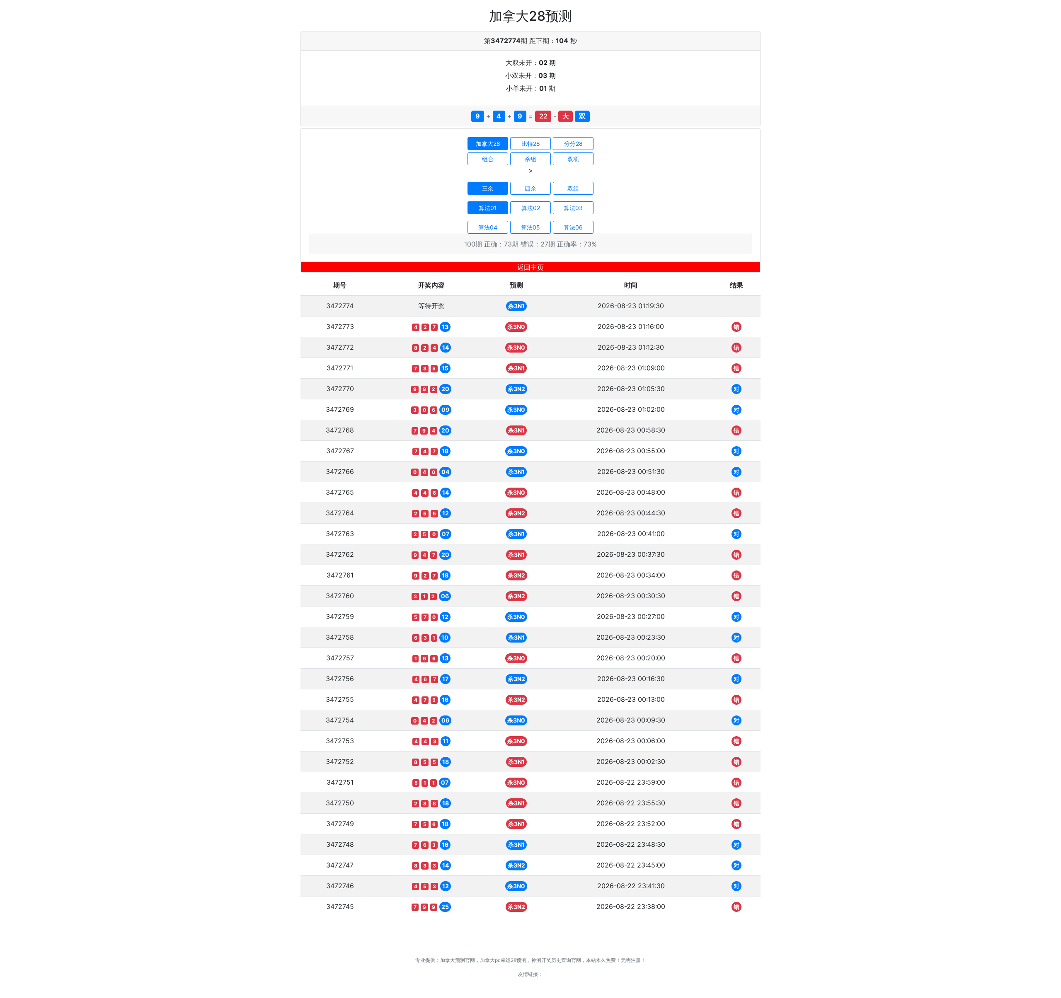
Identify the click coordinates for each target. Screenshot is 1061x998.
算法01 (488, 207)
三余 (488, 188)
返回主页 (530, 267)
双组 (573, 188)
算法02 (530, 207)
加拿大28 (488, 143)
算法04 (487, 227)
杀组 (530, 158)
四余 (530, 188)
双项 (573, 158)
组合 (488, 158)
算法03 (573, 207)
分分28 (573, 143)
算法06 (573, 227)
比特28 (530, 143)
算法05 (530, 227)
